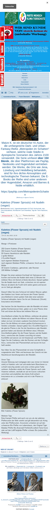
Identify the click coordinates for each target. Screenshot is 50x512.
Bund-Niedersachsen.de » (28, 460)
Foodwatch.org (41, 63)
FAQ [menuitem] (11, 92)
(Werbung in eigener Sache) (25, 197)
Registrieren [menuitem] (35, 92)
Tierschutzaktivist (6, 210)
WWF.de (16, 69)
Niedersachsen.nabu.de (34, 64)
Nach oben (48, 435)
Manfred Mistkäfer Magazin (25, 61)
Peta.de (34, 69)
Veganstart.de (21, 466)
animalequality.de (26, 459)
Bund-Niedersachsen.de (17, 64)
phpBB (18, 505)
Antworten (6, 215)
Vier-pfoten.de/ (30, 63)
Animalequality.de (10, 63)
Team (2, 212)
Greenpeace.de (26, 69)
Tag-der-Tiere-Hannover (39, 210)
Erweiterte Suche (43, 215)
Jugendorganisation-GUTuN (24, 208)
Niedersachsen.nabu (43, 460)
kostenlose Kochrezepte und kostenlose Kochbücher (12, 456)
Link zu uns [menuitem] (24, 92)
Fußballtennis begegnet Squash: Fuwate (25, 45)
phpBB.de (34, 506)
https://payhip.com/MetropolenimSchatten (25, 193)
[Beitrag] (2, 235)
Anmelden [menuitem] (45, 92)
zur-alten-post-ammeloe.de (10, 460)
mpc (43, 208)
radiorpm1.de (37, 459)
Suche (39, 215)
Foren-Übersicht (27, 456)
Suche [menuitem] (48, 97)
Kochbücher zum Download (22, 210)
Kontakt (31, 509)
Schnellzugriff (2, 92)
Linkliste (6, 92)
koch (12, 208)
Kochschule (37, 208)
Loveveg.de (21, 63)
